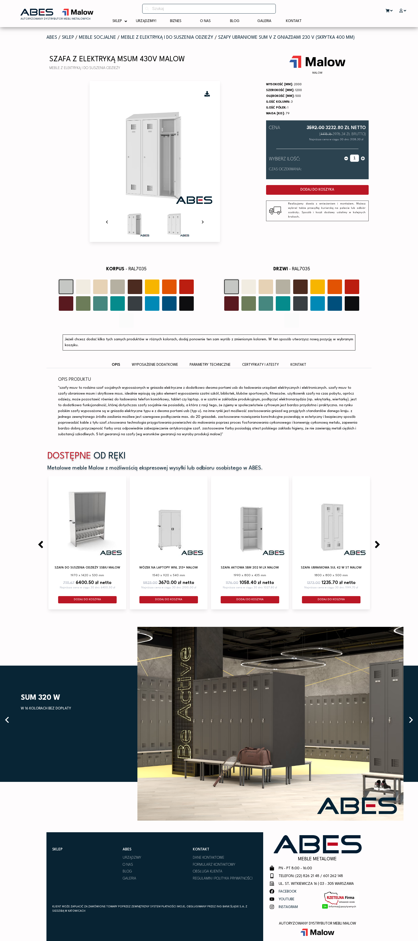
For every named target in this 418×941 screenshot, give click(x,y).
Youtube (286, 899)
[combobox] (209, 9)
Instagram (288, 907)
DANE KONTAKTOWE (208, 858)
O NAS (128, 865)
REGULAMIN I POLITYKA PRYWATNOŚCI (223, 878)
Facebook (288, 892)
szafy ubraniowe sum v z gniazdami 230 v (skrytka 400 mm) (286, 37)
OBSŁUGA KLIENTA (207, 871)
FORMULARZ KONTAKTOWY (214, 865)
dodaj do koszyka (317, 190)
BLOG (127, 871)
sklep (68, 37)
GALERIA (129, 878)
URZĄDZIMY (132, 858)
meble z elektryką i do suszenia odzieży (167, 37)
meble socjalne (97, 37)
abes (51, 37)
